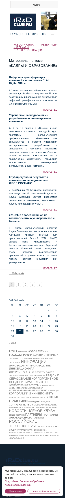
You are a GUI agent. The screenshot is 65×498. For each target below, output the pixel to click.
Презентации (48, 44)
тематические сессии (36, 430)
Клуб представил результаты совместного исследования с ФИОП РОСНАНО (28, 180)
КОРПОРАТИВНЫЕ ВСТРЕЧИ (24, 385)
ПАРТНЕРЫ (33, 414)
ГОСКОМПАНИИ (20, 355)
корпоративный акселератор (29, 388)
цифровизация (16, 438)
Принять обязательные (44, 491)
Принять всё (15, 491)
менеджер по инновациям (44, 405)
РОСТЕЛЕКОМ (43, 427)
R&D (13, 351)
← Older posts (16, 273)
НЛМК (54, 408)
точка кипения (51, 433)
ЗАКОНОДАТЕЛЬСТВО (18, 358)
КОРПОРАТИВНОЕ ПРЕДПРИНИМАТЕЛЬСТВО (33, 380)
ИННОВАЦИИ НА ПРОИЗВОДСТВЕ (30, 365)
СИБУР (12, 430)
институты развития (44, 372)
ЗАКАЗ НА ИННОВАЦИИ (45, 355)
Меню (36, 5)
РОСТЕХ (55, 427)
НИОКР (48, 408)
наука (42, 408)
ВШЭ (45, 352)
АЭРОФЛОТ (35, 351)
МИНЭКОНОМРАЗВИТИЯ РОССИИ (24, 408)
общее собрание (17, 415)
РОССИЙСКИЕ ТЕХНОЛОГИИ (23, 423)
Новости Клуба (24, 44)
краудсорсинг (36, 398)
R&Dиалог (23, 352)
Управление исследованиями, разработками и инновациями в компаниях (30, 118)
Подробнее (50, 110)
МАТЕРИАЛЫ (21, 47)
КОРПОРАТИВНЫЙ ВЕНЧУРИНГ (28, 390)
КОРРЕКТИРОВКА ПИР (19, 398)
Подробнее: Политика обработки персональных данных (24, 483)
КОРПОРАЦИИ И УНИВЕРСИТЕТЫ (31, 393)
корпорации (53, 391)
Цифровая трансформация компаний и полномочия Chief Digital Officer (29, 80)
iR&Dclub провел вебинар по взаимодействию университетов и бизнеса (32, 218)
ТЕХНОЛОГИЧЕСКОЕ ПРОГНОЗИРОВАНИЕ (26, 433)
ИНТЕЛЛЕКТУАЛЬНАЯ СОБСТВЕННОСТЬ (27, 376)
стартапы (21, 430)
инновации (34, 361)
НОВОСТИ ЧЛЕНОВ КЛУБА (32, 411)
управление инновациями (21, 435)
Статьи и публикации (28, 50)
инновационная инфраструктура (21, 370)
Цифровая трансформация (47, 435)
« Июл (12, 343)
